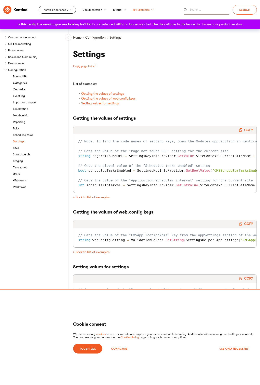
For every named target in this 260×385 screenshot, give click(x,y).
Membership (20, 115)
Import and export (24, 102)
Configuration (17, 70)
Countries (19, 89)
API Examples (141, 9)
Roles (16, 128)
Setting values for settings (100, 103)
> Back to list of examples (91, 197)
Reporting (19, 122)
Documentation (92, 9)
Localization (20, 109)
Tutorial (117, 9)
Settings (19, 141)
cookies (101, 334)
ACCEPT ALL (88, 348)
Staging (18, 161)
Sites (16, 148)
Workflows (19, 187)
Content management (22, 37)
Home (77, 37)
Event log (19, 96)
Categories (20, 83)
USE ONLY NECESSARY (234, 348)
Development (16, 63)
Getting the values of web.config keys (108, 98)
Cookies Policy (129, 337)
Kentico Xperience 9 (56, 9)
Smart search (21, 154)
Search (244, 9)
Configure (119, 348)
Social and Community (22, 57)
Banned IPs (20, 76)
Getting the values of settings (102, 93)
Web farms (20, 180)
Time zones (20, 167)
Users (16, 174)
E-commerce (16, 50)
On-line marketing (19, 44)
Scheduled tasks (23, 135)
